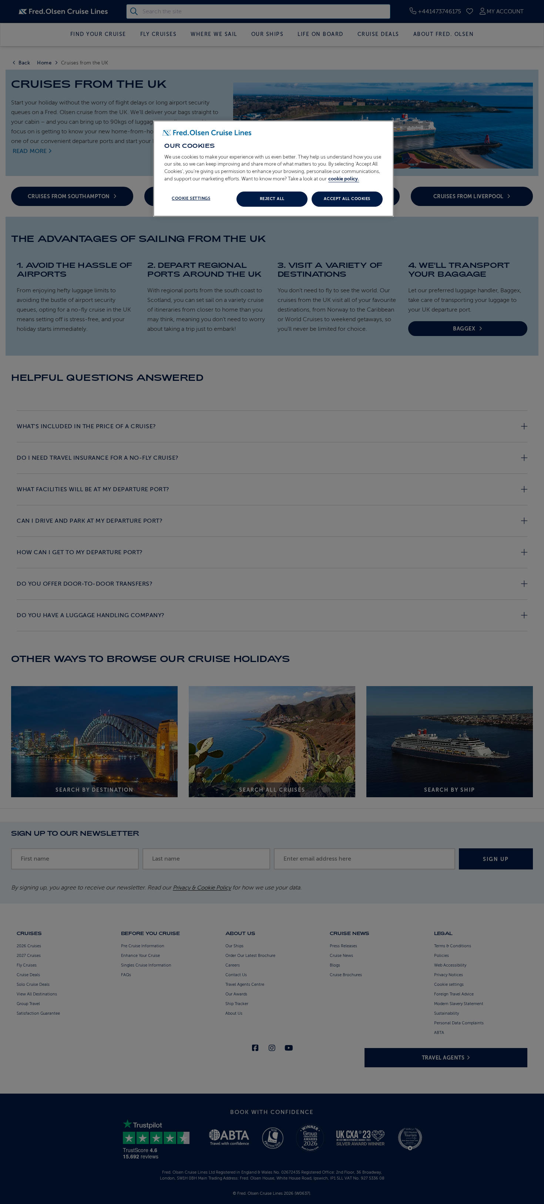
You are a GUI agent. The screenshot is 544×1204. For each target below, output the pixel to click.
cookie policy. (343, 179)
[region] (273, 168)
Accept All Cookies (347, 199)
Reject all (272, 199)
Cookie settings (191, 198)
